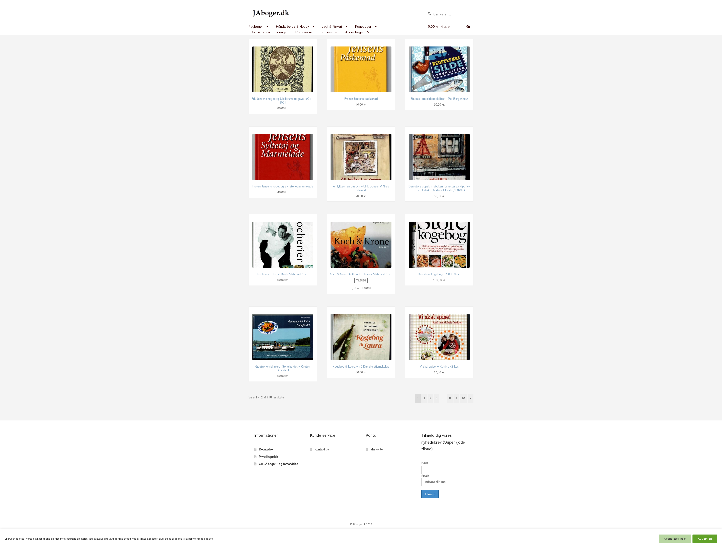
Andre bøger (354, 32)
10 (463, 398)
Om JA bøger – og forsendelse (278, 464)
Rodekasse (303, 32)
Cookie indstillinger (675, 538)
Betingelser (266, 449)
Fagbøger (256, 26)
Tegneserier (328, 32)
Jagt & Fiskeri (332, 26)
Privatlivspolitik (268, 456)
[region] (361, 537)
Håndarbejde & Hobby (292, 26)
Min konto (377, 449)
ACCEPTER (705, 538)
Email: (425, 476)
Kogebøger (363, 26)
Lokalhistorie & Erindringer (268, 32)
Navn (424, 463)
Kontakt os (322, 449)
